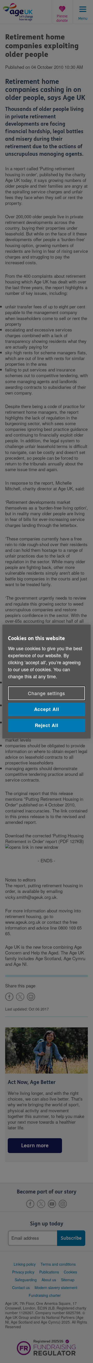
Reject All (46, 725)
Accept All (46, 709)
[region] (46, 681)
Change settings (46, 693)
